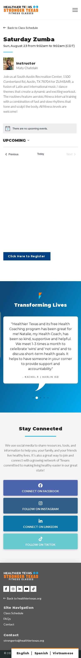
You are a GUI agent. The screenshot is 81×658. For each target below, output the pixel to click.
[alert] (40, 128)
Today (40, 153)
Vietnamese (63, 653)
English (23, 653)
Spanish (41, 653)
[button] (75, 10)
